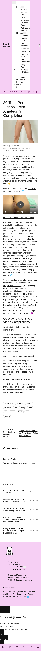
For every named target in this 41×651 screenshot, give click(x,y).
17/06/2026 (34, 492)
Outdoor (29, 403)
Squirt (5, 150)
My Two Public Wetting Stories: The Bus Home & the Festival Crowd (14, 519)
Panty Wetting (12, 148)
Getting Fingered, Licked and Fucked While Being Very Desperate (28, 433)
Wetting (7, 416)
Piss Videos (21, 148)
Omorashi (19, 403)
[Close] (5, 609)
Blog (4, 148)
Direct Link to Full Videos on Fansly (18, 217)
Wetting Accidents (18, 150)
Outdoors (7, 408)
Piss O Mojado (9, 587)
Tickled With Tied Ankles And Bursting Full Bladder (14, 509)
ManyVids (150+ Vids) (28, 92)
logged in (16, 463)
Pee (15, 408)
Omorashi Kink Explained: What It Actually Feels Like (14, 500)
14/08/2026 (34, 500)
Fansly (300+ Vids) (11, 92)
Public (20, 412)
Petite (30, 408)
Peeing (22, 408)
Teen (9, 150)
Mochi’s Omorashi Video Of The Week (15, 491)
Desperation (8, 403)
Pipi (5, 412)
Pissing (12, 412)
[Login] (34, 45)
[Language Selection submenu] (24, 567)
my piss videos (26, 308)
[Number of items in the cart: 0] (39, 45)
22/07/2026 (34, 530)
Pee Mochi (14, 146)
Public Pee (29, 148)
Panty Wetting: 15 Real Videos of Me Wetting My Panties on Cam (14, 530)
